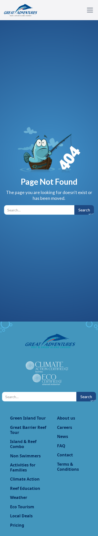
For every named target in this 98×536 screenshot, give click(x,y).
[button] (89, 10)
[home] (20, 10)
